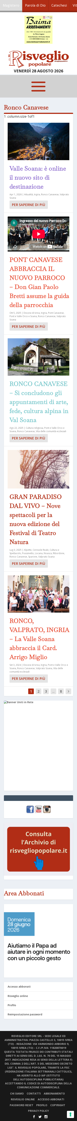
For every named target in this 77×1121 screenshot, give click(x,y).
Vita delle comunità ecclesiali (51, 431)
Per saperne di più (28, 204)
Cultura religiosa (34, 427)
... (53, 691)
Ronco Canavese (50, 194)
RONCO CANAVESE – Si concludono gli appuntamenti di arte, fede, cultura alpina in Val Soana (39, 402)
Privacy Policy (38, 1111)
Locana (39, 553)
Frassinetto (28, 553)
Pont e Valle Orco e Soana (23, 316)
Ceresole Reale (41, 549)
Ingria (37, 194)
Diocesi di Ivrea (32, 312)
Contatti (34, 1093)
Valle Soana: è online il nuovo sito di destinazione (38, 177)
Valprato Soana (46, 556)
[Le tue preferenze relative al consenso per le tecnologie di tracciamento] (70, 1114)
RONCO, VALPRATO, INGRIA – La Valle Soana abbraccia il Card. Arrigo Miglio (39, 639)
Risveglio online (18, 996)
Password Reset (21, 1105)
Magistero (11, 5)
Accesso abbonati (19, 986)
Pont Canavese (56, 312)
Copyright (57, 1105)
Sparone (32, 556)
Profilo (12, 1005)
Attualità (28, 194)
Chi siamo (17, 1093)
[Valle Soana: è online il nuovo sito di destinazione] (39, 141)
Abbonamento (54, 1093)
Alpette (28, 549)
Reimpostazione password (25, 1014)
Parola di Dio (35, 5)
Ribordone (58, 553)
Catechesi (59, 5)
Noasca (48, 553)
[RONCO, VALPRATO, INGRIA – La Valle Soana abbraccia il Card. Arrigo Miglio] (39, 594)
